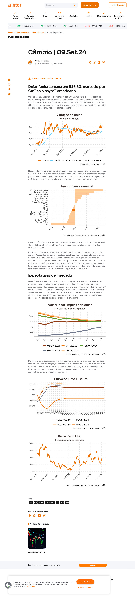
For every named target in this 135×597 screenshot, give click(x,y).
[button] (8, 585)
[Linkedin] (99, 62)
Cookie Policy (30, 586)
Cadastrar (92, 565)
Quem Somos (104, 576)
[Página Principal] (14, 5)
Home (10, 32)
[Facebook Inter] (90, 62)
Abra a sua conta (89, 5)
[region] (59, 585)
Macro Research (39, 32)
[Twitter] (103, 62)
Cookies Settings (85, 587)
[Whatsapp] (94, 62)
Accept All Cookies (85, 582)
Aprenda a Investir (106, 579)
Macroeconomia (22, 32)
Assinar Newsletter (118, 5)
